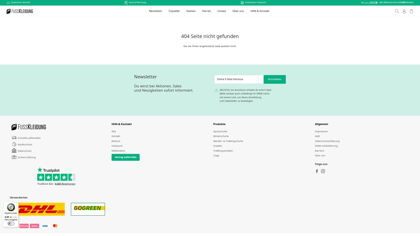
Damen (191, 11)
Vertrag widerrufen (125, 157)
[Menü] (17, 204)
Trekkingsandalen (223, 150)
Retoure (116, 141)
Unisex (222, 11)
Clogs (216, 155)
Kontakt (116, 136)
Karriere (319, 150)
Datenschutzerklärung (327, 141)
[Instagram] (323, 171)
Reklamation (118, 150)
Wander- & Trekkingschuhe (228, 141)
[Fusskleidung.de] (20, 11)
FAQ (114, 131)
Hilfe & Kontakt (260, 11)
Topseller (174, 11)
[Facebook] (317, 171)
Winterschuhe (221, 136)
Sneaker (217, 146)
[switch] (11, 224)
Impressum (321, 131)
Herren (206, 11)
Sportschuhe (220, 131)
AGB (317, 136)
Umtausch (117, 146)
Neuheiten (155, 11)
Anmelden (275, 79)
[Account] (404, 11)
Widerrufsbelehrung (326, 146)
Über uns (238, 11)
